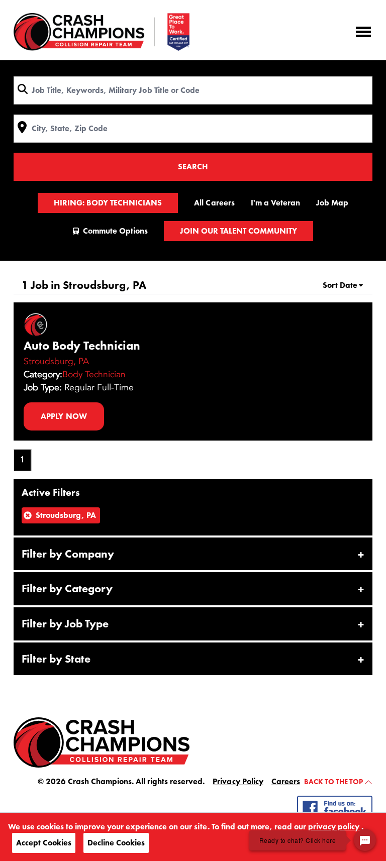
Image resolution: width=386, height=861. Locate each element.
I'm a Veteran (275, 202)
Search (193, 166)
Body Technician (94, 374)
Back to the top (334, 781)
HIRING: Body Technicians (108, 202)
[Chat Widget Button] (365, 840)
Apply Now (63, 416)
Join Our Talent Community (238, 231)
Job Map (332, 202)
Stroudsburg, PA (56, 361)
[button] (193, 554)
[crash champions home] (101, 741)
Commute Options (115, 231)
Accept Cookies (43, 842)
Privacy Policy (238, 781)
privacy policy (334, 826)
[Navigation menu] (363, 32)
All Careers (214, 202)
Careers (285, 781)
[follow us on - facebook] (334, 807)
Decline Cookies (116, 842)
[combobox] (193, 90)
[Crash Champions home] (101, 32)
